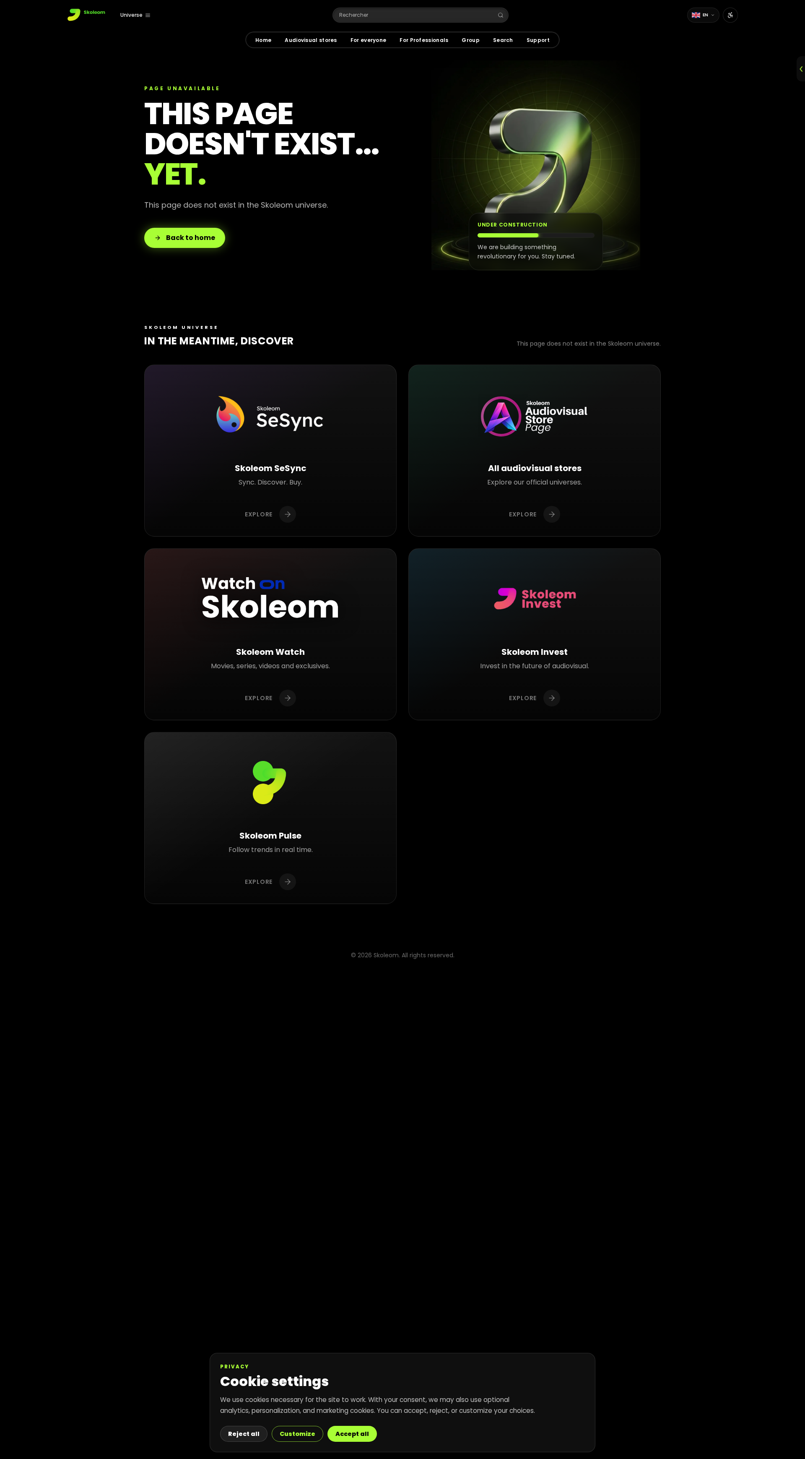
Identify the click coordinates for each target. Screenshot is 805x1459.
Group (471, 40)
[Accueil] (87, 15)
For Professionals (424, 40)
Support (538, 40)
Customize (297, 1434)
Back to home (190, 237)
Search (503, 40)
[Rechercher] (501, 15)
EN (706, 15)
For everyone (369, 40)
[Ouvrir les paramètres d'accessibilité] (730, 15)
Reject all (244, 1434)
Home (263, 40)
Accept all (352, 1434)
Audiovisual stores (311, 40)
